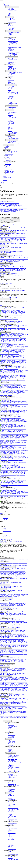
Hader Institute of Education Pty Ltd (11, 687)
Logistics (10, 48)
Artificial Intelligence (12, 112)
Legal (9, 136)
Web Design (10, 29)
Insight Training (18, 371)
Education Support (12, 68)
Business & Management (11, 37)
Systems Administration (13, 132)
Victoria (7, 157)
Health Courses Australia (17, 372)
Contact (4, 528)
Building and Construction (14, 32)
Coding (9, 118)
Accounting (10, 8)
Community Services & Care (11, 57)
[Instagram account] (16, 541)
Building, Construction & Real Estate (13, 30)
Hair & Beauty (8, 77)
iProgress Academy (16, 703)
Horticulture (10, 74)
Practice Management (12, 103)
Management (11, 49)
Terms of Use (9, 539)
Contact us (5, 178)
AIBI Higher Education (16, 356)
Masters (7, 173)
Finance (10, 12)
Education (10, 67)
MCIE (19, 384)
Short (6, 166)
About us (5, 180)
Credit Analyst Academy (17, 315)
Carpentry (10, 33)
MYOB (9, 13)
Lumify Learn (10, 322)
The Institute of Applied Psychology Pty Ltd (14, 645)
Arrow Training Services (17, 350)
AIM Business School (21, 336)
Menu (2, 0)
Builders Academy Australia (20, 630)
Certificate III (8, 164)
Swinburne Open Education (19, 312)
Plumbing (10, 34)
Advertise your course (7, 529)
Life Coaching (11, 95)
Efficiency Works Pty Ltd (17, 363)
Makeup (10, 82)
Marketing (10, 142)
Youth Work (10, 63)
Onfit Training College (15, 684)
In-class (7, 146)
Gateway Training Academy (19, 355)
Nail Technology (11, 83)
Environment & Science (10, 71)
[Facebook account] (5, 541)
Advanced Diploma (9, 169)
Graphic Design (11, 25)
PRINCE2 (10, 50)
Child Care (10, 66)
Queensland (8, 160)
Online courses (6, 519)
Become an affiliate (7, 531)
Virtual (6, 148)
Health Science (11, 73)
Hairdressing (11, 80)
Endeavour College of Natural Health (15, 668)
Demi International (21, 411)
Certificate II (8, 162)
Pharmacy (10, 102)
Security (10, 137)
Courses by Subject (7, 5)
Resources (5, 176)
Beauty (9, 78)
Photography (11, 28)
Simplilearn (16, 354)
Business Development (13, 41)
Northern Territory (9, 154)
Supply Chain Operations (13, 55)
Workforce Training (7, 177)
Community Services (12, 59)
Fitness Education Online (17, 452)
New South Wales (9, 152)
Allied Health (11, 86)
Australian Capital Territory (11, 151)
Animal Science (11, 19)
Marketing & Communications (12, 139)
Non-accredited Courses (5, 299)
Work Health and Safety (13, 138)
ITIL (9, 126)
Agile (9, 111)
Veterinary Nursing (12, 22)
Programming (11, 129)
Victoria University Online (18, 313)
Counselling (10, 87)
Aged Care (10, 58)
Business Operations (12, 42)
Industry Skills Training (16, 367)
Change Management (12, 43)
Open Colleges (10, 307)
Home (4, 4)
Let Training (7, 636)
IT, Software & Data (10, 110)
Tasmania (7, 156)
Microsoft (10, 127)
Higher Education (4, 284)
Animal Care (11, 18)
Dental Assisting (11, 88)
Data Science (11, 123)
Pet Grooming (11, 20)
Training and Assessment (13, 69)
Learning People (22, 347)
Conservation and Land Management (16, 72)
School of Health (12, 424)
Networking (10, 128)
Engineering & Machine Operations (7, 396)
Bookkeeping (11, 9)
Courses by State (6, 150)
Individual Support (12, 62)
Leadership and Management (14, 47)
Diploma (7, 167)
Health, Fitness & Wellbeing (11, 85)
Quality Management (12, 54)
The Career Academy (15, 310)
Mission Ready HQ (21, 359)
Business (10, 38)
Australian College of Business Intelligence (9, 660)
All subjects (5, 518)
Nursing (10, 98)
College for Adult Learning (19, 311)
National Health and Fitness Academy (16, 644)
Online (6, 147)
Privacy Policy (3, 539)
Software (10, 131)
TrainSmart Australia (14, 370)
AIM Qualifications (17, 309)
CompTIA (10, 120)
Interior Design (11, 27)
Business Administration (13, 39)
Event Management (12, 107)
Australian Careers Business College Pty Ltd (16, 659)
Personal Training (12, 101)
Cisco (9, 116)
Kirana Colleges (14, 369)
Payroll (9, 14)
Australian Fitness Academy (19, 426)
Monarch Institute (13, 334)
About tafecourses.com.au (8, 523)
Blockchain (10, 115)
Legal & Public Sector (10, 134)
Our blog (5, 535)
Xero (9, 15)
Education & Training (10, 64)
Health (9, 91)
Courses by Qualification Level (9, 161)
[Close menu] (3, 3)
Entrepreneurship (11, 44)
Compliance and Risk (12, 10)
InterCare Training (13, 380)
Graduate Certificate (9, 171)
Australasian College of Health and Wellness (12, 670)
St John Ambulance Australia (20, 429)
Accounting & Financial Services (12, 6)
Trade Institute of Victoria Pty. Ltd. (19, 631)
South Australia (8, 155)
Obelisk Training (12, 475)
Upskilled (22, 321)
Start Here (2, 513)
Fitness (9, 90)
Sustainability (11, 76)
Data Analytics (11, 122)
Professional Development (13, 52)
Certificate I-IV (3, 291)
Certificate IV (8, 165)
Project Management (12, 53)
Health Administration (13, 92)
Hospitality (10, 108)
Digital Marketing (12, 141)
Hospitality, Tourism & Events (12, 106)
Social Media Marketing (13, 143)
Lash (9, 81)
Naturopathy (11, 97)
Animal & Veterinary (10, 16)
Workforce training (7, 536)
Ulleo (17, 319)
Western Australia (9, 158)
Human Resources (12, 46)
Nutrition (10, 99)
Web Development (12, 133)
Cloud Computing (12, 117)
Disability (10, 60)
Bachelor (7, 170)
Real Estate (10, 35)
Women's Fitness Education (19, 453)
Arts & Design (8, 23)
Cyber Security (11, 121)
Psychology (10, 104)
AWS (9, 113)
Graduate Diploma (9, 172)
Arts (9, 24)
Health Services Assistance (14, 93)
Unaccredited (8, 175)
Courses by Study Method (8, 145)
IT (8, 124)
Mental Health (11, 96)
